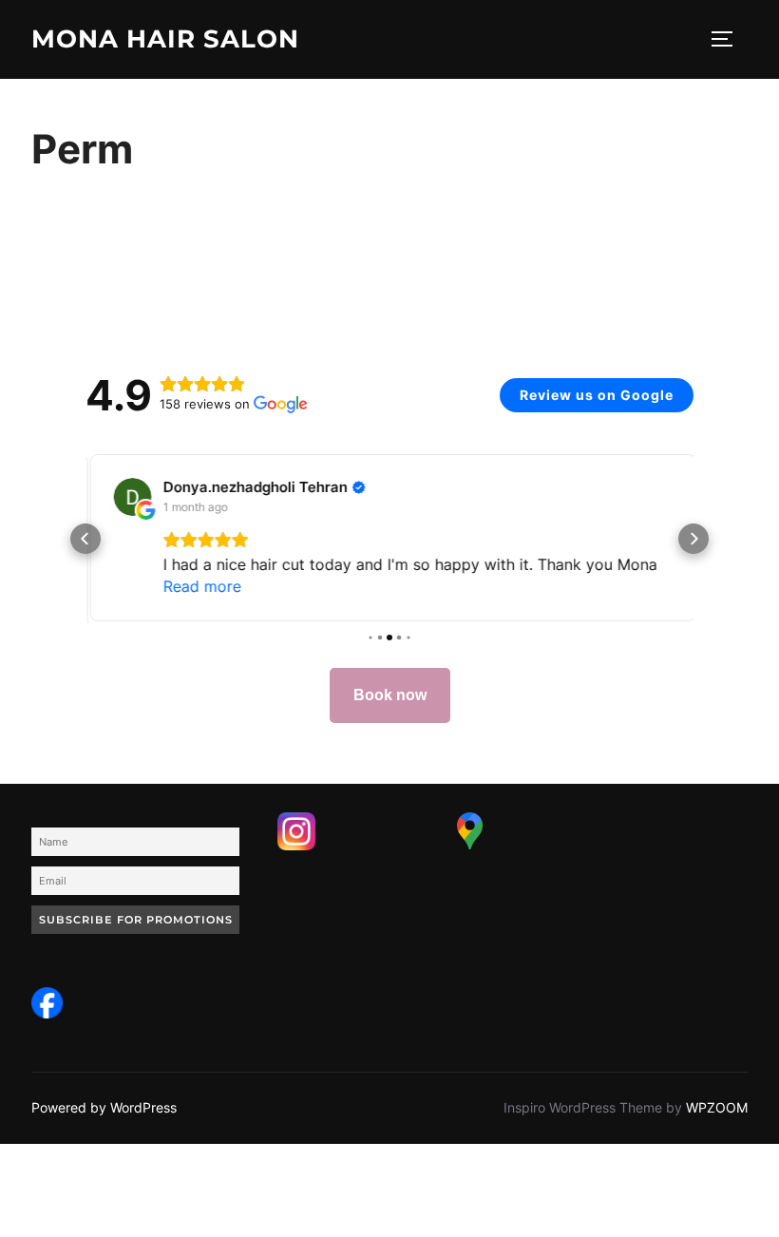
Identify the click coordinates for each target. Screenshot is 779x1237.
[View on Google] (129, 497)
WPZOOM (717, 1107)
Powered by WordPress (104, 1107)
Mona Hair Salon (165, 39)
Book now (390, 694)
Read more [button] (199, 586)
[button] (85, 538)
